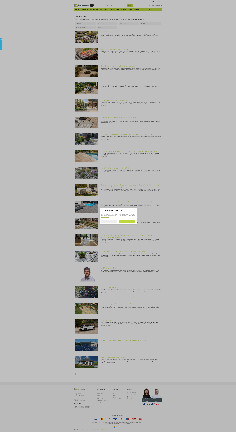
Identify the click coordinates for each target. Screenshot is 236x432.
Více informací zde (105, 217)
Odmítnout (133, 209)
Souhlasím (127, 221)
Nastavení (109, 221)
